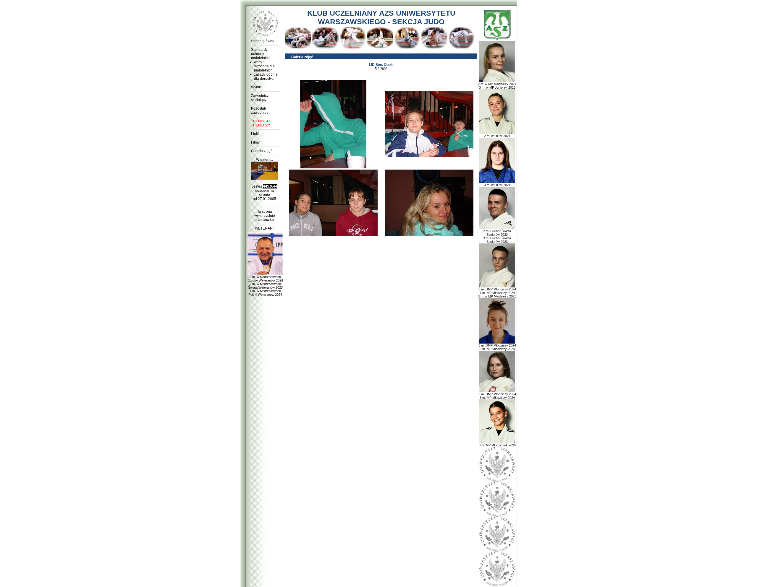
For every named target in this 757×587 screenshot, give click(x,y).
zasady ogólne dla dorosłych (266, 76)
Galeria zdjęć (261, 151)
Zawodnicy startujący (259, 98)
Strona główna (262, 41)
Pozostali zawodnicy (259, 110)
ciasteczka (264, 220)
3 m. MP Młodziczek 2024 (497, 445)
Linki (255, 134)
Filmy (255, 142)
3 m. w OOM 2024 (497, 185)
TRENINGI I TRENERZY (260, 123)
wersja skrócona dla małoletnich (264, 66)
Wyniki (256, 87)
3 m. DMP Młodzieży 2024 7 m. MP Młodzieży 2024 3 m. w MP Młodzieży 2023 (497, 292)
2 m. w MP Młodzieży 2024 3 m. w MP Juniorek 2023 (497, 85)
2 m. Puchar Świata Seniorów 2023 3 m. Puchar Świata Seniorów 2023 (497, 236)
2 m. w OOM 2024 (497, 136)
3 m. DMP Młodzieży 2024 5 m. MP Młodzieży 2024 (497, 347)
